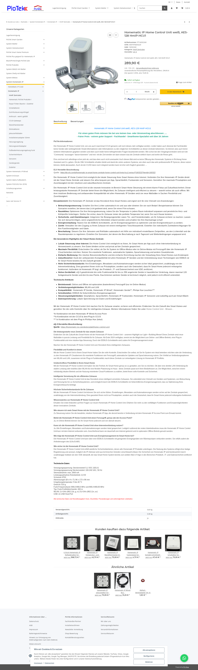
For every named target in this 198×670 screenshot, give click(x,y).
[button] (171, 8)
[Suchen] (164, 8)
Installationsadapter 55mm (19, 137)
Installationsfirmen (72, 625)
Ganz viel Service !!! (13, 201)
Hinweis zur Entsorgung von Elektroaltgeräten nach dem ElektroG (43, 638)
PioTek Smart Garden (14, 39)
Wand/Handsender (16, 125)
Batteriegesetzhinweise (38, 633)
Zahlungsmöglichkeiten (110, 625)
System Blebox (11, 78)
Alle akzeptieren (149, 650)
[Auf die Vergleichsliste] (110, 35)
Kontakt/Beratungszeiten (74, 637)
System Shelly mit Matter (15, 73)
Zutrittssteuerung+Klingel (19, 112)
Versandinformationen (109, 629)
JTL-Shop (186, 667)
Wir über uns (106, 621)
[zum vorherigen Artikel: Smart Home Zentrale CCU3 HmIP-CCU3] (184, 21)
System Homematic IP (14, 82)
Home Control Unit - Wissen (159, 309)
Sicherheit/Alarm (15, 154)
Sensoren (12, 159)
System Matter (11, 44)
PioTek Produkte (12, 65)
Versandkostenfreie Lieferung (147, 68)
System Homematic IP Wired (17, 171)
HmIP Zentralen (139, 49)
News (178, 2)
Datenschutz (49, 663)
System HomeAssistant (15, 48)
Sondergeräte (14, 163)
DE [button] (169, 2)
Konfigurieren (149, 656)
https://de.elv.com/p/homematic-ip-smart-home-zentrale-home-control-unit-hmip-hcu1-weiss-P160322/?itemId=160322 (107, 173)
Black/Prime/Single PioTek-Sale (18, 61)
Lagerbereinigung (13, 35)
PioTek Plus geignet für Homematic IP (20, 56)
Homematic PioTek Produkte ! (20, 99)
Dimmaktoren (14, 129)
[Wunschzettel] (176, 8)
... (7, 197)
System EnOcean (12, 176)
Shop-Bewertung (71, 633)
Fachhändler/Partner (73, 621)
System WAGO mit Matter (16, 69)
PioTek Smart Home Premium (17, 52)
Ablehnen (149, 662)
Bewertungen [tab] (77, 121)
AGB (30, 625)
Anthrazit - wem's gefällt (18, 116)
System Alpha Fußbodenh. (16, 180)
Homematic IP (13, 91)
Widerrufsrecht (35, 644)
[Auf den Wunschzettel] (115, 35)
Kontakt (187, 2)
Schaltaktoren (14, 108)
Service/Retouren (107, 633)
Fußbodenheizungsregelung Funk (22, 150)
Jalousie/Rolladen (15, 133)
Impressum (38, 663)
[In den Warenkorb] (55, 29)
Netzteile (9, 193)
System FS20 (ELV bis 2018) (16, 184)
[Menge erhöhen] (153, 91)
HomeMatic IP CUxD (15, 87)
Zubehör (12, 167)
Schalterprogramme (14, 188)
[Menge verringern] (127, 91)
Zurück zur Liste (13, 22)
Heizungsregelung (16, 142)
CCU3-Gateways (15, 121)
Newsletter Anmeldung (74, 629)
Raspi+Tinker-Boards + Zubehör (21, 104)
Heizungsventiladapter (17, 146)
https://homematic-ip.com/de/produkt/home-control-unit (85, 327)
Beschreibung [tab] (60, 121)
